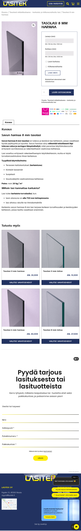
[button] (33, 25)
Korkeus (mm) (50, 49)
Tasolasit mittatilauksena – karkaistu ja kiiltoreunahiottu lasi (34, 12)
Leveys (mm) (50, 36)
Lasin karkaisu (54, 62)
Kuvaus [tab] (8, 122)
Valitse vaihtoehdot (20, 282)
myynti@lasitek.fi (8, 495)
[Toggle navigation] (78, 3)
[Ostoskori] (72, 3)
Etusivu (5, 12)
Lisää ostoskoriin (61, 92)
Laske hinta (52, 73)
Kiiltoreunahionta (55, 66)
